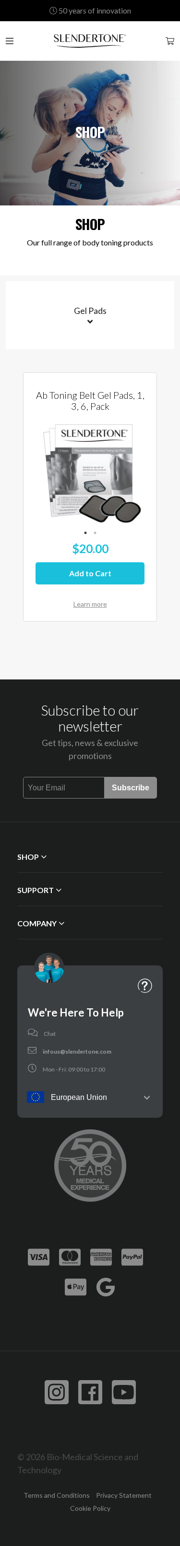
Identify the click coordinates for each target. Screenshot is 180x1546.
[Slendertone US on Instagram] (57, 1392)
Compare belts (87, 264)
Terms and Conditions (57, 1495)
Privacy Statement (124, 1495)
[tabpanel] (90, 471)
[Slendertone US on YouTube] (124, 1392)
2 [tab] (95, 533)
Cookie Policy (90, 1508)
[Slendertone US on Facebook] (90, 1392)
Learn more (90, 604)
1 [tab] (85, 533)
